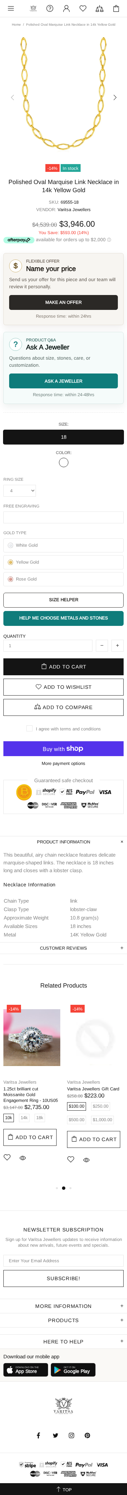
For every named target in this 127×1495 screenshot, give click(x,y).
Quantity (14, 636)
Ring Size (13, 479)
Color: (63, 452)
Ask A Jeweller (63, 381)
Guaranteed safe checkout (63, 780)
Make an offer (63, 302)
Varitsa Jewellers (33, 9)
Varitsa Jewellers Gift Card (93, 1088)
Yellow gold (64, 462)
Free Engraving (21, 506)
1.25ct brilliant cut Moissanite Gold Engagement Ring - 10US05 (30, 1094)
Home (16, 24)
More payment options (63, 763)
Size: (63, 424)
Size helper (63, 599)
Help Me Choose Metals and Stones (63, 617)
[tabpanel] (32, 1091)
